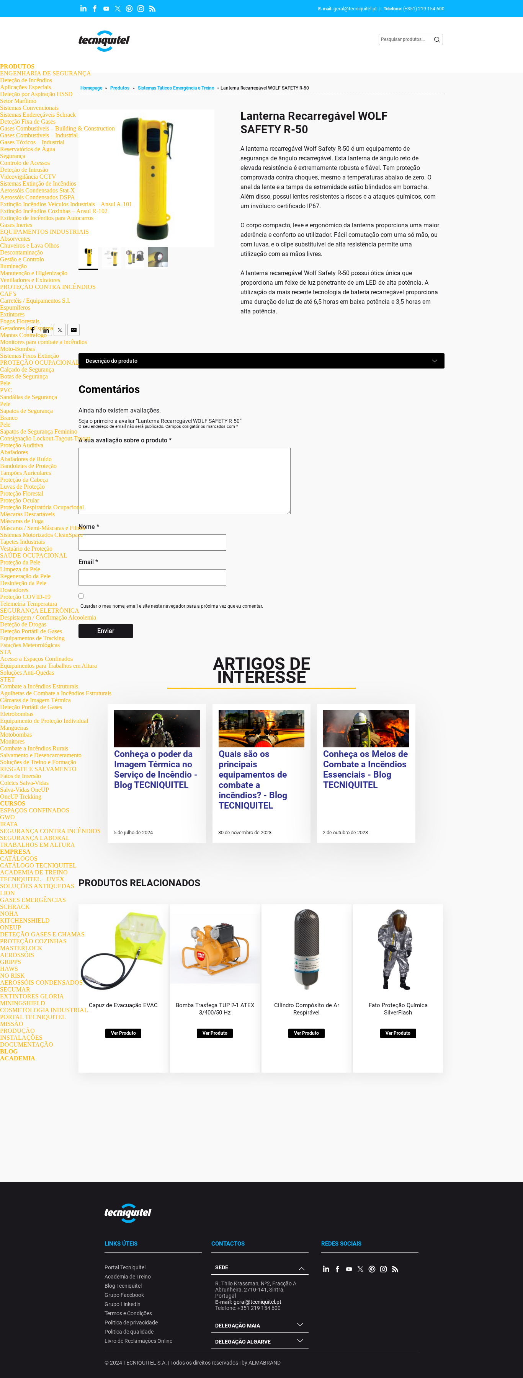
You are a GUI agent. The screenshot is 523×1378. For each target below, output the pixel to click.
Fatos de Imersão (20, 776)
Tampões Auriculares (25, 473)
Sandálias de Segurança (28, 397)
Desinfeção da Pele (23, 583)
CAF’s (8, 293)
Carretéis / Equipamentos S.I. (35, 300)
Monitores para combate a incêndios (43, 342)
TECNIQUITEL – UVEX (32, 879)
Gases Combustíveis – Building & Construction (57, 128)
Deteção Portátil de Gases (31, 631)
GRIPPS (10, 962)
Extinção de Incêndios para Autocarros (46, 218)
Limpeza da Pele (20, 569)
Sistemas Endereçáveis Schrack (38, 114)
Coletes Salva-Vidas (24, 783)
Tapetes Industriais (22, 541)
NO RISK (12, 975)
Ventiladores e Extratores (30, 280)
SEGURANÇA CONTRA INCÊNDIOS (50, 831)
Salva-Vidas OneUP (24, 789)
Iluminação (13, 266)
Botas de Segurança (24, 376)
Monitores (12, 741)
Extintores (12, 314)
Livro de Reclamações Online (138, 1341)
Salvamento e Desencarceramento (41, 755)
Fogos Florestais (19, 321)
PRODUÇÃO (17, 1030)
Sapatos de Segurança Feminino (38, 431)
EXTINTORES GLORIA (32, 996)
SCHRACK (15, 906)
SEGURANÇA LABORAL (35, 838)
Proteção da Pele (20, 562)
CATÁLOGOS (19, 858)
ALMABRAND (264, 1363)
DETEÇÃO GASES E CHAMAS (42, 934)
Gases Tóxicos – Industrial (32, 142)
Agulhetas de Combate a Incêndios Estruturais (55, 693)
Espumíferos (15, 307)
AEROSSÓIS (17, 955)
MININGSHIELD (22, 1003)
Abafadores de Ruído (26, 459)
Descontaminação (21, 252)
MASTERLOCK (21, 948)
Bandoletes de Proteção (28, 466)
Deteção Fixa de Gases (28, 121)
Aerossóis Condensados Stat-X (37, 190)
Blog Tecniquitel (123, 1286)
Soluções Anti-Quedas (27, 672)
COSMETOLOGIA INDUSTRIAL (44, 1010)
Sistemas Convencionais (29, 107)
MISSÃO (11, 1024)
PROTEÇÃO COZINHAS (33, 941)
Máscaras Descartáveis (27, 514)
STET (7, 679)
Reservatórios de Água (27, 149)
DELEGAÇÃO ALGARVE (243, 1342)
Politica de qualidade (129, 1332)
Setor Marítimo (18, 101)
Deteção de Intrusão (24, 169)
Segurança (12, 156)
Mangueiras (14, 727)
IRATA (9, 824)
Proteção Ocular (19, 500)
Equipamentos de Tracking (32, 638)
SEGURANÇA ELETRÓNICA (39, 610)
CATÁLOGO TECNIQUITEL (38, 865)
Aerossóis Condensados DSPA (37, 197)
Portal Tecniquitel (125, 1267)
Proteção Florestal (21, 493)
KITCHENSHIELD (25, 920)
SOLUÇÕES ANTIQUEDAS (37, 886)
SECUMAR (15, 989)
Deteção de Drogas (23, 624)
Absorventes (15, 238)
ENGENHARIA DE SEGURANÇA (45, 73)
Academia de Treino (128, 1277)
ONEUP (10, 927)
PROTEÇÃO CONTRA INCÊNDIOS (48, 287)
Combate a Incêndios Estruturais (39, 686)
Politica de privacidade (131, 1322)
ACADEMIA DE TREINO (34, 872)
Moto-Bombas (17, 349)
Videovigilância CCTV (28, 176)
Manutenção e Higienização (33, 273)
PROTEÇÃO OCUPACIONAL (40, 362)
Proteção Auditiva (21, 445)
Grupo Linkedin (123, 1304)
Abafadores (14, 452)
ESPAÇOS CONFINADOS (34, 810)
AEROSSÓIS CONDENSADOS (41, 982)
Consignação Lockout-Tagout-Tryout (45, 438)
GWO (7, 817)
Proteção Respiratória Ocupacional (42, 507)
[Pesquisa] (437, 39)
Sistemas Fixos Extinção (29, 355)
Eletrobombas (16, 714)
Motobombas (16, 734)
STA (5, 652)
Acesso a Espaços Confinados (36, 659)
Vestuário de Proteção (26, 548)
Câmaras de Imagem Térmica (35, 700)
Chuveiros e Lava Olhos (29, 245)
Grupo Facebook (124, 1295)
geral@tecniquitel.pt (355, 8)
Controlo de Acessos (25, 163)
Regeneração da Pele (25, 576)
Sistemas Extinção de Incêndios (38, 183)
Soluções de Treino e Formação (38, 762)
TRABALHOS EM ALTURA (37, 844)
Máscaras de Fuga (22, 521)
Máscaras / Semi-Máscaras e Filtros (42, 528)
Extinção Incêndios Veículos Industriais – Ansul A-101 (66, 204)
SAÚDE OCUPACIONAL (33, 555)
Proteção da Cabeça (24, 479)
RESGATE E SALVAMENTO (38, 769)
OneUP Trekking (20, 796)
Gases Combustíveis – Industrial (39, 135)
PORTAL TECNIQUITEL (33, 1017)
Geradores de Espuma (26, 328)
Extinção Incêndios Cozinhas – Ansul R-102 (54, 211)
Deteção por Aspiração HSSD (36, 94)
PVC (6, 390)
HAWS (9, 968)
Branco (9, 417)
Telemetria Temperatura (28, 603)
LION (7, 893)
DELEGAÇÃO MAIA (237, 1326)
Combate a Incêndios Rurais (34, 748)
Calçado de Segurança (27, 369)
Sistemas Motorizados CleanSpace (41, 535)
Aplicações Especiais (25, 87)
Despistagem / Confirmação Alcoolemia (48, 617)
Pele (5, 383)
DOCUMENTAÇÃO (26, 1044)
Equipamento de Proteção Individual (44, 721)
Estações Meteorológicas (30, 645)
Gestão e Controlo (22, 259)
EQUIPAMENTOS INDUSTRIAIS (44, 231)
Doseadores (14, 590)
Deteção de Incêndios (26, 80)
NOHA (9, 913)
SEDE (221, 1267)
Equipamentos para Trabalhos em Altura (48, 665)
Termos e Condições (128, 1313)
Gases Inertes (16, 225)
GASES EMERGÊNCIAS (33, 900)
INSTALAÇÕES (21, 1037)
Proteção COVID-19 (25, 597)
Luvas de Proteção (22, 486)
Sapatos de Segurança (26, 411)
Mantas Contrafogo (23, 335)
